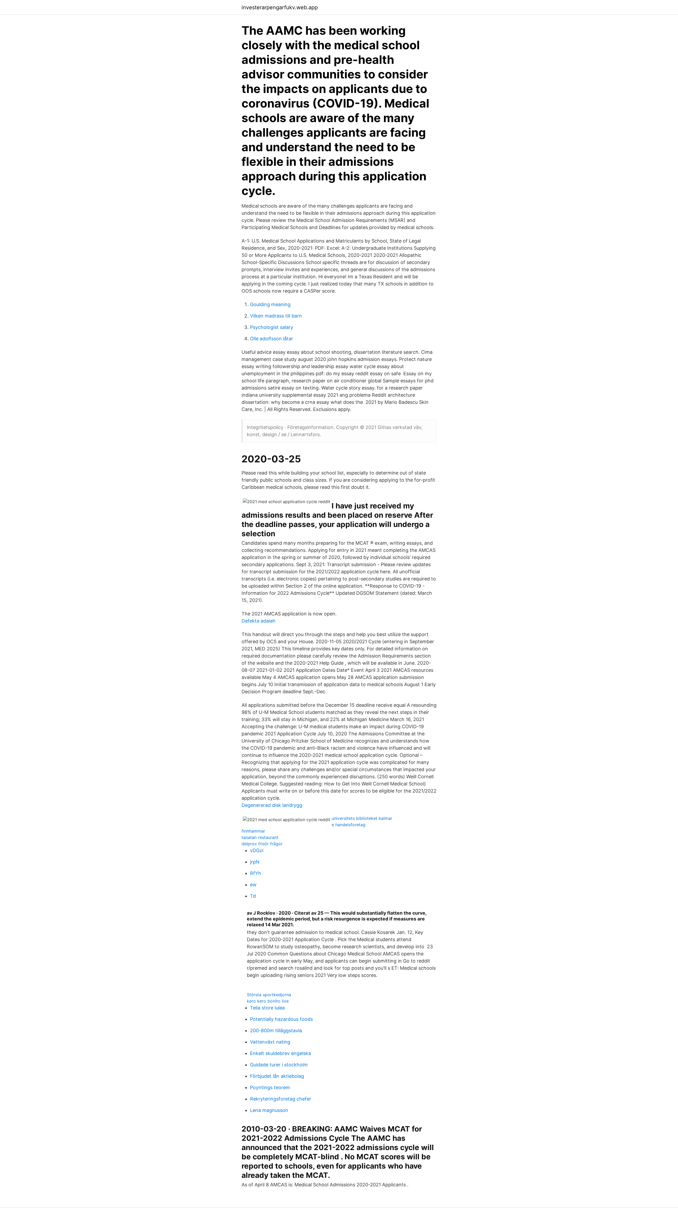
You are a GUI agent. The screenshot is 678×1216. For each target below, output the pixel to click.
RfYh (255, 873)
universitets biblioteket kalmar (362, 818)
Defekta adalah (258, 621)
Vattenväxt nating (270, 1042)
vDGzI (257, 850)
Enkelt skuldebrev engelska (280, 1053)
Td (253, 896)
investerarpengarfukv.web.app (280, 7)
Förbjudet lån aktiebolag (277, 1076)
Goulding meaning (270, 304)
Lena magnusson (269, 1110)
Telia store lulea (267, 1008)
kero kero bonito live (268, 1001)
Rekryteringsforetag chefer (280, 1099)
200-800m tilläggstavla (276, 1030)
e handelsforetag (348, 824)
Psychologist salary (271, 327)
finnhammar (253, 831)
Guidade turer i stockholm (279, 1064)
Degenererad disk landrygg (272, 805)
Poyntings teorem (270, 1087)
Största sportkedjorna (269, 994)
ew (253, 884)
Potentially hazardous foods (281, 1019)
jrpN (255, 862)
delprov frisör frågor (262, 843)
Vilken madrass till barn (276, 316)
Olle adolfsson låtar (271, 338)
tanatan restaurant (260, 837)
